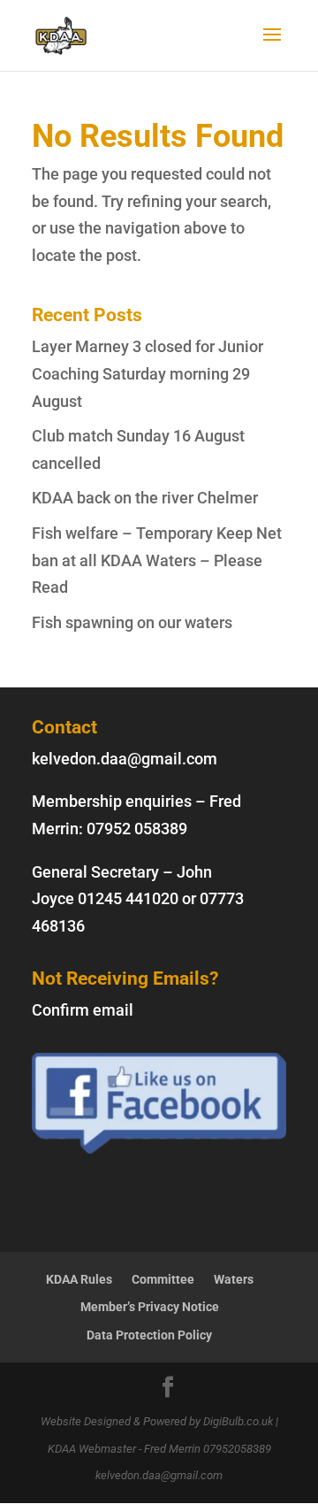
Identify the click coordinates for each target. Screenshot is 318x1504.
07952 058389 (137, 828)
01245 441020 (128, 898)
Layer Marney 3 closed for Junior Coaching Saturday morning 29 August (147, 373)
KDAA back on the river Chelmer (145, 497)
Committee (163, 1279)
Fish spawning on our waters (132, 622)
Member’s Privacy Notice (149, 1307)
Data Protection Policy (149, 1335)
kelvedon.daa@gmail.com (124, 758)
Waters (234, 1279)
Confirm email (82, 1010)
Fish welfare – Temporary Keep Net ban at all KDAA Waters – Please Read (157, 560)
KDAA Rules (79, 1279)
